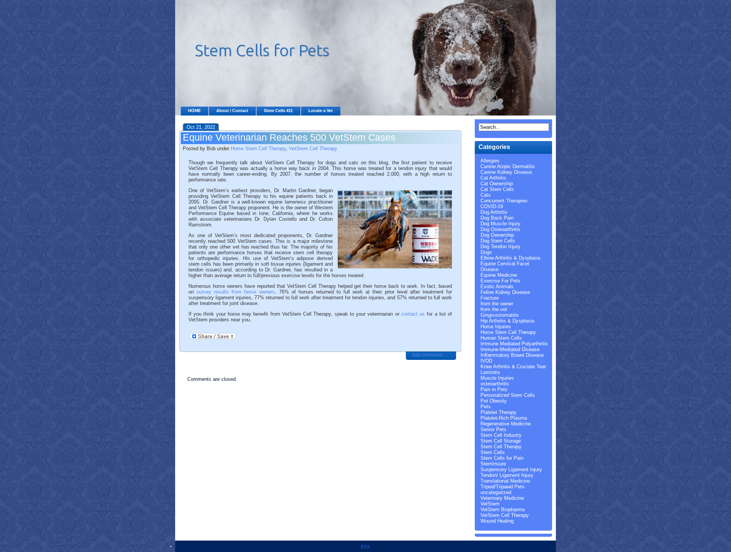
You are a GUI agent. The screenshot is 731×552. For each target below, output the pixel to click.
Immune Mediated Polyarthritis (514, 344)
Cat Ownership (496, 183)
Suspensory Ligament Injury (511, 469)
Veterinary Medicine (502, 498)
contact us (413, 314)
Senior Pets (493, 429)
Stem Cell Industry (501, 435)
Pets (485, 406)
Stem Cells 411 (278, 110)
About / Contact (232, 110)
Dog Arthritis (494, 212)
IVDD (486, 361)
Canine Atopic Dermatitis (507, 166)
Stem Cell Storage (500, 441)
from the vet (493, 309)
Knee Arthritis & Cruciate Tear (513, 366)
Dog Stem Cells (497, 241)
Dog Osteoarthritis (500, 229)
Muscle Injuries (497, 378)
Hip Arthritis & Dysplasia (507, 321)
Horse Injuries (495, 326)
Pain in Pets (494, 389)
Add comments (427, 355)
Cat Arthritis (493, 178)
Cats (485, 195)
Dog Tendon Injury (500, 246)
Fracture (489, 298)
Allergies (490, 161)
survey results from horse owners (235, 292)
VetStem (490, 504)
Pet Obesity (493, 401)
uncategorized (495, 492)
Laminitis (490, 372)
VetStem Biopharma (502, 509)
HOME (194, 110)
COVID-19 (491, 206)
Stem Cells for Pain (502, 458)
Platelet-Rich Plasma (503, 418)
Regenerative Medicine (505, 424)
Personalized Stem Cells (507, 395)
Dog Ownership (497, 235)
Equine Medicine (498, 275)
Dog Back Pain (497, 218)
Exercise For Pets (500, 281)
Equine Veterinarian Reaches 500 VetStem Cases (289, 137)
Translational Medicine (505, 481)
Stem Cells (492, 452)
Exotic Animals (497, 286)
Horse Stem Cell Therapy (258, 148)
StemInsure (493, 464)
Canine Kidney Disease (506, 172)
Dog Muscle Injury (500, 223)
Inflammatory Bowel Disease (512, 355)
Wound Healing (497, 521)
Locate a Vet (320, 110)
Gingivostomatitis (499, 315)
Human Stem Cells (501, 338)
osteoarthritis (494, 384)
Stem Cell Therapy (501, 446)
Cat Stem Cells (497, 189)
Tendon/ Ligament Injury (506, 475)
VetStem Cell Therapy (313, 148)
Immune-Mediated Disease (509, 349)
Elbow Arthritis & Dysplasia (510, 258)
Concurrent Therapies (504, 201)
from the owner (496, 303)
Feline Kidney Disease (505, 292)
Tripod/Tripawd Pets (502, 486)
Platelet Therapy (498, 412)
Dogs (486, 252)
